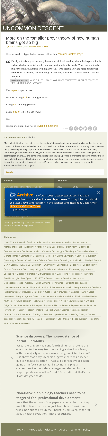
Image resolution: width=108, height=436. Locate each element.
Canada (46, 251)
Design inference (93, 260)
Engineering (62, 265)
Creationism (30, 260)
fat (14, 104)
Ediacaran (25, 265)
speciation (8, 319)
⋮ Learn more (18, 210)
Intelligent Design (12, 292)
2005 (59, 221)
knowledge (63, 292)
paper (14, 90)
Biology (60, 247)
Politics (65, 305)
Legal (91, 292)
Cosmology (9, 260)
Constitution (38, 256)
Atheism (40, 247)
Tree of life (94, 319)
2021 (91, 186)
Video (6, 323)
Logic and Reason (31, 296)
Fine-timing (88, 274)
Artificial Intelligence (13, 247)
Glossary (50, 429)
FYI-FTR (39, 278)
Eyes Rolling (62, 274)
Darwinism (53, 260)
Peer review (23, 305)
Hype (32, 287)
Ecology (14, 265)
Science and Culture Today (25, 206)
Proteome (91, 305)
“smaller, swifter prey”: (70, 54)
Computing (26, 256)
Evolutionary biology (32, 269)
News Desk (35, 429)
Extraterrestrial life (46, 274)
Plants (57, 305)
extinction (31, 274)
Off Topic (90, 301)
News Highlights (75, 301)
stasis (39, 319)
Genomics (78, 278)
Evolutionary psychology (80, 269)
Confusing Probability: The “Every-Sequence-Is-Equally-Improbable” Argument (27, 224)
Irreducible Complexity (32, 292)
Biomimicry (71, 247)
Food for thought (11, 278)
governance (57, 283)
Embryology (49, 265)
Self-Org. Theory (78, 314)
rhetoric (39, 310)
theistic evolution (79, 319)
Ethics (7, 269)
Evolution (16, 269)
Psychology (9, 310)
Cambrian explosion (31, 251)
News (10, 47)
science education (80, 310)
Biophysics (84, 247)
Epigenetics (75, 265)
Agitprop (56, 242)
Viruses (14, 323)
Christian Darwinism (85, 251)
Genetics (67, 278)
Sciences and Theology (30, 314)
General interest (53, 278)
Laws (83, 292)
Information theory (71, 287)
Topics (21, 429)
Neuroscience (52, 301)
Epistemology (89, 265)
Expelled (20, 274)
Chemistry (69, 251)
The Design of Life (52, 319)
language (75, 292)
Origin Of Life (10, 305)
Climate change (11, 256)
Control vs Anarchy (65, 256)
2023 (59, 186)
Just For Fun (50, 292)
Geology (29, 283)
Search (98, 172)
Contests (50, 256)
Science (65, 310)
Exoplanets (9, 274)
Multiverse (9, 301)
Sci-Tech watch (52, 310)
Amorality (66, 242)
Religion (30, 310)
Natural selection (23, 301)
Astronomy (29, 247)
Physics (47, 305)
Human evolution (36, 47)
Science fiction (10, 314)
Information (55, 287)
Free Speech (27, 278)
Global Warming (42, 283)
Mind (46, 47)
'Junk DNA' (9, 242)
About (63, 429)
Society (91, 314)
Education (36, 265)
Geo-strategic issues (13, 283)
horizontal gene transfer (76, 283)
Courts (20, 260)
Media (59, 296)
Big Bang (51, 247)
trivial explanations (47, 125)
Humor (25, 287)
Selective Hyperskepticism (55, 314)
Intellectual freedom (91, 287)
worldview (25, 323)
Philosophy (37, 305)
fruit (25, 97)
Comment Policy (80, 429)
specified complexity (24, 319)
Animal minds (79, 242)
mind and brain (89, 296)
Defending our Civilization (71, 260)
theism (66, 319)
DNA (6, 265)
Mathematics (48, 296)
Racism (20, 310)
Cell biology (57, 251)
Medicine (69, 296)
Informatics (43, 287)
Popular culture (78, 305)
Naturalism (38, 301)
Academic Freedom (26, 242)
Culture (42, 260)
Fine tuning (75, 274)
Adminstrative (43, 242)
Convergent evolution (86, 256)
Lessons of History (12, 296)
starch (16, 111)
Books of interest (11, 251)
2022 (75, 186)
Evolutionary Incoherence (55, 269)
